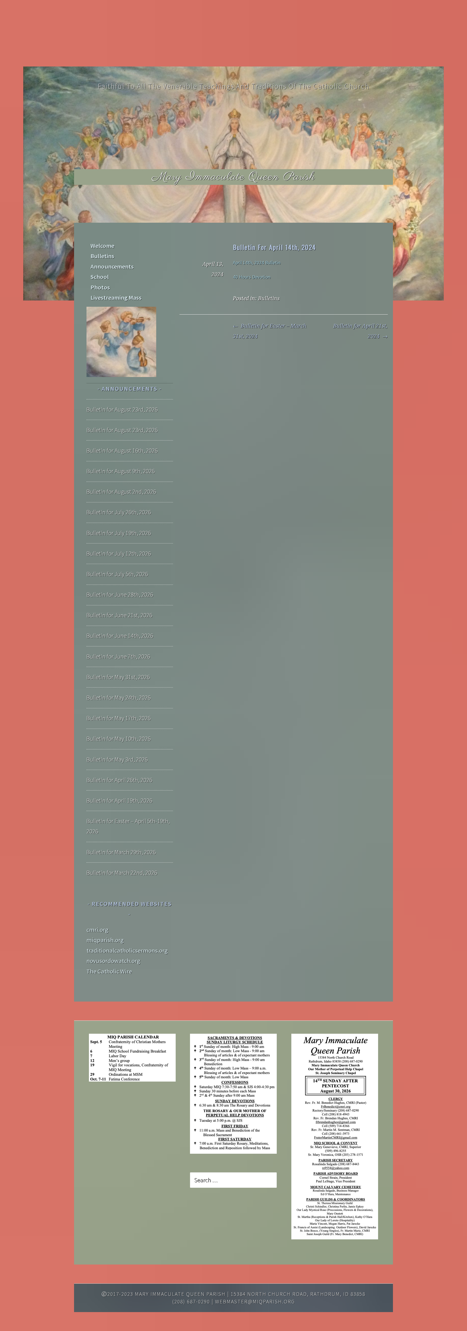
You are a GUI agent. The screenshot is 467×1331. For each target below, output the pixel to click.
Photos (100, 287)
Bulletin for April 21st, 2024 (360, 331)
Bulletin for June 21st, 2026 (119, 615)
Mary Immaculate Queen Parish (233, 177)
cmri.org (97, 929)
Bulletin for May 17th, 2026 (118, 718)
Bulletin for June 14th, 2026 (119, 635)
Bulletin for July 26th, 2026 (118, 512)
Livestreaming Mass (116, 297)
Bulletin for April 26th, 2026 (119, 780)
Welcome (102, 245)
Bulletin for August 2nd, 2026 (121, 491)
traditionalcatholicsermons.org (127, 950)
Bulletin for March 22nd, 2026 (121, 872)
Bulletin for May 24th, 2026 (118, 697)
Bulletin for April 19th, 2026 (119, 800)
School (100, 277)
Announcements (112, 266)
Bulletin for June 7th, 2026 (118, 656)
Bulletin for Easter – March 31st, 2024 (269, 331)
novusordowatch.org (113, 961)
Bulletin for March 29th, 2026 (121, 852)
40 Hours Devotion (252, 277)
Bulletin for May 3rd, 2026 (117, 759)
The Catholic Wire (109, 971)
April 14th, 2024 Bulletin (257, 263)
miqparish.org (105, 940)
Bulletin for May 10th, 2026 (118, 738)
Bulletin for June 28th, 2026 (119, 594)
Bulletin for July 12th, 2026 (118, 553)
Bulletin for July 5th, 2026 (117, 574)
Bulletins (269, 298)
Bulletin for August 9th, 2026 (120, 471)
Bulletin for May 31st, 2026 (118, 677)
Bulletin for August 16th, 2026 (122, 450)
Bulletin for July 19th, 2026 (118, 533)
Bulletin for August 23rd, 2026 (122, 409)
